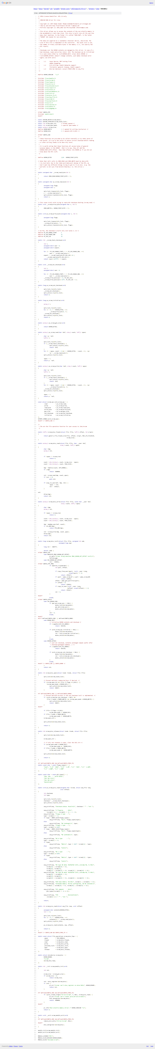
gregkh (56, 9)
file (70, 13)
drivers (91, 9)
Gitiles (11, 1046)
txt (147, 1046)
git (51, 9)
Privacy (16, 1046)
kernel (46, 9)
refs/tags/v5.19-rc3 (78, 9)
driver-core (65, 9)
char (97, 9)
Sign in (151, 3)
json (151, 1046)
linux (35, 9)
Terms (21, 1046)
